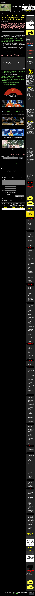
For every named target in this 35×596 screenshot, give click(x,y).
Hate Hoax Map (31, 277)
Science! (11, 0)
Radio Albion (30, 236)
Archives (20, 11)
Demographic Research (30, 418)
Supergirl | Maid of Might (31, 493)
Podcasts (7, 11)
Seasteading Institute (30, 226)
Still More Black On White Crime (31, 264)
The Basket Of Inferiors (14, 11)
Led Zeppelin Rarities (30, 441)
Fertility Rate (30, 420)
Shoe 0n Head (30, 433)
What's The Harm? (30, 388)
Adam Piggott (30, 355)
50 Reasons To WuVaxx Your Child (30, 299)
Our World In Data (30, 408)
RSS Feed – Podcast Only (30, 48)
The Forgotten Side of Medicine (31, 370)
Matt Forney (30, 352)
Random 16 (29, 0)
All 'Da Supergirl (31, 490)
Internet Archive (31, 399)
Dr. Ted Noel (30, 314)
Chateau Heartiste (29, 311)
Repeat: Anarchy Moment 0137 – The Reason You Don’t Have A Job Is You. (13, 125)
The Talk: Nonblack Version (29, 322)
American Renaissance (30, 238)
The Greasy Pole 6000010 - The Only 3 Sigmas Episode (30, 101)
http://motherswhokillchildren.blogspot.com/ (8, 51)
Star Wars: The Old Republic (30, 517)
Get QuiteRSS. (29, 202)
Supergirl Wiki (30, 506)
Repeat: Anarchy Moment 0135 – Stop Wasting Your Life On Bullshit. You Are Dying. (13, 149)
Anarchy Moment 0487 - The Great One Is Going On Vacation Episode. (30, 90)
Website (3, 190)
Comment (3, 179)
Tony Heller (30, 448)
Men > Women (30, 325)
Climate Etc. (30, 392)
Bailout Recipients (30, 377)
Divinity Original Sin (31, 522)
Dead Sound (30, 426)
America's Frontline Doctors (30, 291)
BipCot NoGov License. (30, 66)
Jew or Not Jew (30, 381)
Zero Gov (29, 228)
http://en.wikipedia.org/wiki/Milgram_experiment (8, 84)
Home (3, 11)
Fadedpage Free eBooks (30, 401)
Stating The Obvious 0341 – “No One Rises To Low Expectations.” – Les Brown (20, 164)
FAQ (25, 0)
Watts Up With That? (30, 391)
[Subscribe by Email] (30, 46)
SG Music (30, 443)
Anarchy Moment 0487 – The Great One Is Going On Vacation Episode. (30, 139)
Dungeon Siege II (31, 520)
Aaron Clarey (30, 427)
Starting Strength (31, 362)
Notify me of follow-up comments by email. (9, 192)
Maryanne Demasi (29, 288)
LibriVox (29, 468)
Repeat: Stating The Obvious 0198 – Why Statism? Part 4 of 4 (13, 108)
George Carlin (30, 397)
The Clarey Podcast (30, 474)
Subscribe (21, 158)
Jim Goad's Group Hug (30, 460)
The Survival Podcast (30, 221)
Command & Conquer (30, 528)
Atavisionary (30, 327)
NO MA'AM (30, 354)
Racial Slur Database (30, 341)
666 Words (30, 11)
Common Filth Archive (30, 308)
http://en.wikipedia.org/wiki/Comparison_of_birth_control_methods (11, 38)
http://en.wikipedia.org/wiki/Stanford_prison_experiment (10, 82)
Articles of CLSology (4, 0)
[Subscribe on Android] (30, 57)
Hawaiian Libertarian (30, 224)
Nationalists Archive (30, 241)
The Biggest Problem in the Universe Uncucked (30, 465)
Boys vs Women (31, 326)
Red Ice (29, 313)
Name (3, 186)
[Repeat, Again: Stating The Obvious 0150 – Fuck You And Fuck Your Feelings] (13, 112)
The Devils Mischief (30, 457)
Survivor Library (31, 403)
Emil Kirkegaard (31, 375)
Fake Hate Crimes (30, 268)
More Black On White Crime (30, 261)
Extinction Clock (31, 256)
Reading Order (30, 510)
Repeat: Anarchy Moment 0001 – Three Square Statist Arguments (13, 137)
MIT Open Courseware (30, 413)
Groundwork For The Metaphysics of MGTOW (31, 430)
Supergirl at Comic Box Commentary (30, 500)
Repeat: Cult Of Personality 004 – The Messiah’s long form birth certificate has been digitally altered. (13, 96)
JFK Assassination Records (30, 373)
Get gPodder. (29, 197)
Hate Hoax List (30, 266)
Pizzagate (29, 334)
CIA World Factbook (30, 410)
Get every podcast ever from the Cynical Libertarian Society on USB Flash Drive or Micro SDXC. (29, 38)
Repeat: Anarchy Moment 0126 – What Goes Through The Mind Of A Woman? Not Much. (30, 106)
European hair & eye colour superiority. (31, 280)
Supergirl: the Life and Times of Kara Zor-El (30, 496)
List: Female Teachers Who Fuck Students (30, 271)
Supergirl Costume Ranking (29, 503)
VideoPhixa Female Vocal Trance (30, 438)
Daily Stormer (30, 234)
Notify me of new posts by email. (7, 194)
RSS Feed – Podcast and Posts (30, 51)
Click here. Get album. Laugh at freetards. (18, 206)
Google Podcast (30, 53)
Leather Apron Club (30, 252)
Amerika (29, 336)
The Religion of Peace (30, 338)
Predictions (26, 11)
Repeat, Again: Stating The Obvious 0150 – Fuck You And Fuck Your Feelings (13, 114)
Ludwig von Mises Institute (30, 485)
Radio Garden (30, 477)
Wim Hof (29, 364)
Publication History (30, 508)
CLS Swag (30, 43)
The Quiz (15, 0)
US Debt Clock (30, 250)
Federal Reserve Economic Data (31, 405)
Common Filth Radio (30, 306)
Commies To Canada (30, 332)
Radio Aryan (30, 476)
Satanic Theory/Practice (31, 316)
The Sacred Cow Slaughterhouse (31, 319)
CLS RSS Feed (30, 184)
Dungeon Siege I (31, 519)
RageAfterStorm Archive (31, 450)
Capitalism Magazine (30, 483)
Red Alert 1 (30, 529)
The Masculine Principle (30, 350)
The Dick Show (30, 462)
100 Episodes (3, 2)
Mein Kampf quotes (30, 243)
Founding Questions (29, 357)
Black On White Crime (31, 259)
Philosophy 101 (20, 0)
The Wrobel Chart (30, 383)
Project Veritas (30, 379)
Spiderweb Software (30, 525)
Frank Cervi (30, 346)
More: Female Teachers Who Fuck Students (30, 275)
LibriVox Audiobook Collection (30, 471)
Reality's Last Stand (30, 255)
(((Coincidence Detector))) (30, 330)
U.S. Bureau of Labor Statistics (31, 415)
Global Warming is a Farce (31, 385)
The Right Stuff (30, 245)
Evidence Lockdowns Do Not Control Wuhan (30, 295)
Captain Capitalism (30, 348)
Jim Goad (29, 233)
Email (3, 188)
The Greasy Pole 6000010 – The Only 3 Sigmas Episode (30, 150)
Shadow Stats (30, 421)
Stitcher (30, 54)
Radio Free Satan (31, 455)
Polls (2, 13)
